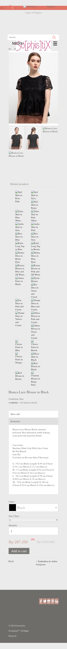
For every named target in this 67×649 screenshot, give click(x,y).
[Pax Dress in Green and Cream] (36, 290)
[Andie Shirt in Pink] (36, 227)
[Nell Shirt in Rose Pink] (20, 196)
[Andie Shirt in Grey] (20, 227)
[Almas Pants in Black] (20, 281)
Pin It (11, 561)
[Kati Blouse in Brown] (20, 376)
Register (38, 12)
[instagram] (49, 601)
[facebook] (41, 601)
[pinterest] (52, 601)
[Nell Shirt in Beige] (36, 205)
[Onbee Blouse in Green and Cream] (36, 332)
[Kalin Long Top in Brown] (36, 246)
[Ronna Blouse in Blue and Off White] (20, 270)
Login (28, 12)
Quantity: (13, 525)
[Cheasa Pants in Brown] (36, 346)
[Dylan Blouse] (36, 279)
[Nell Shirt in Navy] (36, 195)
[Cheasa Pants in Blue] (20, 346)
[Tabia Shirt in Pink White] (36, 216)
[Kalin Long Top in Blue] (20, 246)
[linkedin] (56, 601)
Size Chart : (15, 516)
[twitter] (45, 601)
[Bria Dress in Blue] (20, 236)
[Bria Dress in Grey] (36, 236)
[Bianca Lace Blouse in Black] (33, 124)
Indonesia (31, 6)
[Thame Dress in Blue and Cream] (36, 304)
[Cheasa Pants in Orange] (20, 358)
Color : (12, 501)
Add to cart (19, 551)
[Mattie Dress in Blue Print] (36, 257)
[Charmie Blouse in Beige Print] (36, 378)
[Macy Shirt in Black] (36, 356)
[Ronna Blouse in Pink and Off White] (36, 270)
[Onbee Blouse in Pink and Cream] (36, 317)
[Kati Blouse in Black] (36, 366)
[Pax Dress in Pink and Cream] (20, 304)
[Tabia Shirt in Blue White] (20, 216)
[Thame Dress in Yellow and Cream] (20, 319)
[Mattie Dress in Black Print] (20, 257)
